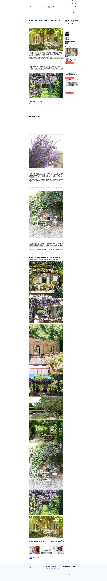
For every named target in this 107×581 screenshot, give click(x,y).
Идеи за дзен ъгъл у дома (69, 23)
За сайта (54, 577)
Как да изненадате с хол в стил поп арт (36, 541)
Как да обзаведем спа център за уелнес (52, 568)
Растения (39, 5)
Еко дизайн (44, 6)
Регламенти (63, 5)
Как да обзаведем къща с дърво (51, 569)
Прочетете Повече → (69, 63)
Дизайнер (57, 5)
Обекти (67, 5)
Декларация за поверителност (65, 577)
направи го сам (52, 6)
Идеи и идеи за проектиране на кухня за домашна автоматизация (71, 21)
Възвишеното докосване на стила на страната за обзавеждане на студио (71, 26)
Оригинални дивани (72, 41)
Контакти (58, 577)
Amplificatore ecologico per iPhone (57, 541)
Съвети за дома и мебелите (48, 6)
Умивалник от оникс (68, 28)
